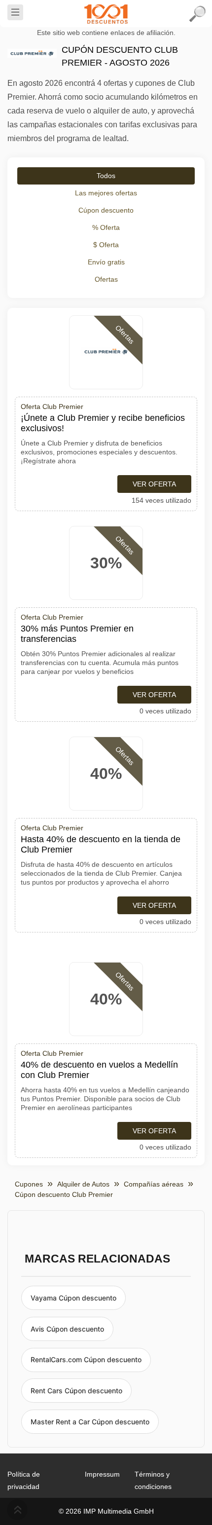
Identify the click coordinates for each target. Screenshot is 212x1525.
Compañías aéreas (153, 1184)
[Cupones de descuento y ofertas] (106, 13)
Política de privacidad (23, 1480)
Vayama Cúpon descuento (73, 1298)
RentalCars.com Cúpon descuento (86, 1359)
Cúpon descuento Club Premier (64, 1194)
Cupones (29, 1184)
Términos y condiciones (153, 1480)
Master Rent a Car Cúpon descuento (90, 1421)
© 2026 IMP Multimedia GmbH (106, 1511)
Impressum (102, 1474)
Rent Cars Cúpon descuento (76, 1390)
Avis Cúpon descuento (67, 1329)
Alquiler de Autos (83, 1184)
